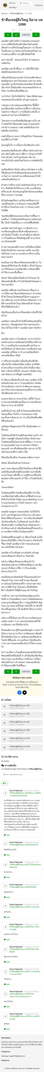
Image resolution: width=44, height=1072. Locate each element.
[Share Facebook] (19, 692)
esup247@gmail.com (17, 1056)
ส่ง (5, 783)
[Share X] (24, 692)
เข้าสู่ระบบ (39, 5)
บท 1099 (28, 13)
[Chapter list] (16, 35)
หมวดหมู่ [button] (12, 7)
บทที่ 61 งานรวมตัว (32, 907)
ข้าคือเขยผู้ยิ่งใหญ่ (16, 13)
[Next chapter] (36, 35)
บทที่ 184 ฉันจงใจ (31, 845)
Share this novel (23, 678)
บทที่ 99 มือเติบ (30, 887)
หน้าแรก (12, 3)
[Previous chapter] (8, 35)
